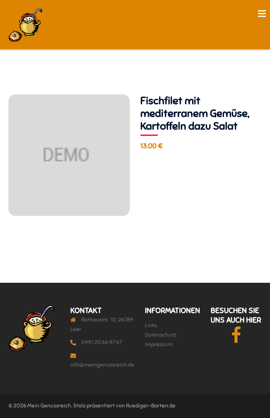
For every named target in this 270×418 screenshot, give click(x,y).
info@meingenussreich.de (102, 364)
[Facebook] (236, 339)
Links (151, 325)
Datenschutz (160, 334)
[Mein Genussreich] (25, 24)
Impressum (159, 344)
